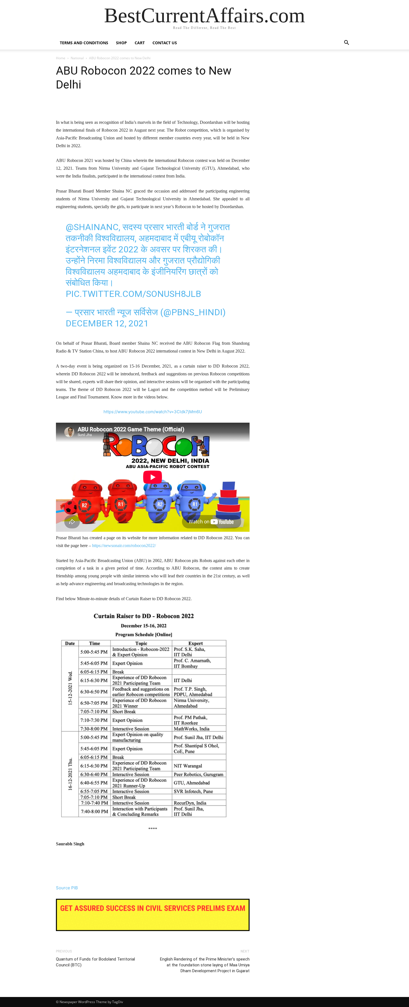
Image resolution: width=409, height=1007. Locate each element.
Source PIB (67, 887)
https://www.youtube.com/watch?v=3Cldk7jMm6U (153, 411)
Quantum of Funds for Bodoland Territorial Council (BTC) (95, 962)
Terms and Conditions (84, 42)
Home (60, 58)
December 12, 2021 (107, 323)
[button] (346, 43)
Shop (121, 42)
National (77, 58)
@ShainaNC (92, 227)
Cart (140, 42)
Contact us (164, 42)
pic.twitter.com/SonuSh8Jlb (133, 294)
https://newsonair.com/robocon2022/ (124, 545)
